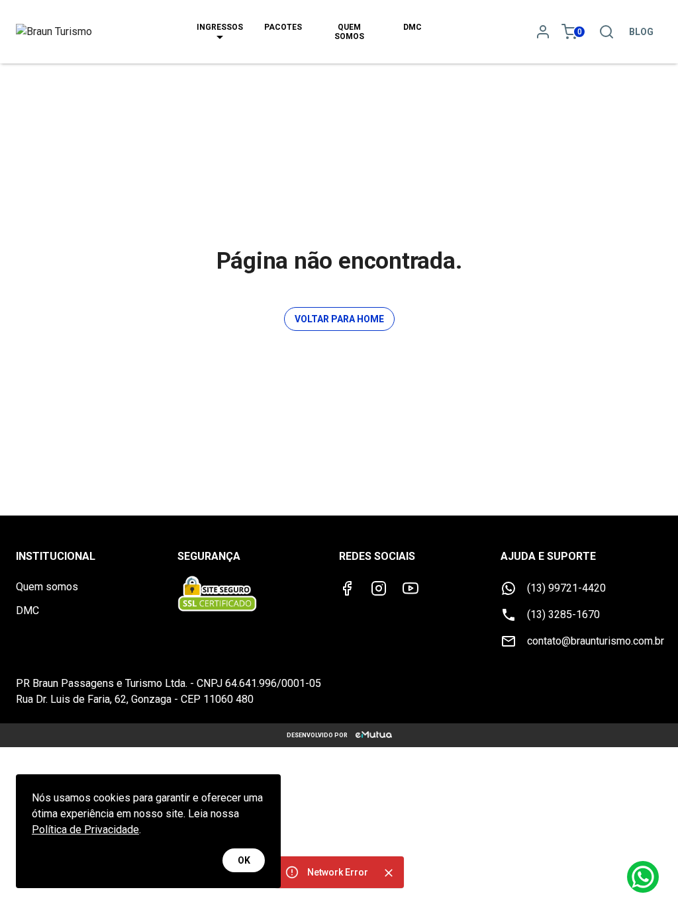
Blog (641, 31)
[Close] (389, 873)
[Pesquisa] (606, 32)
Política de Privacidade (85, 829)
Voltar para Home (339, 319)
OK (244, 860)
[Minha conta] (543, 32)
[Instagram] (378, 588)
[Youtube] (410, 588)
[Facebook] (347, 588)
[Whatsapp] (643, 877)
